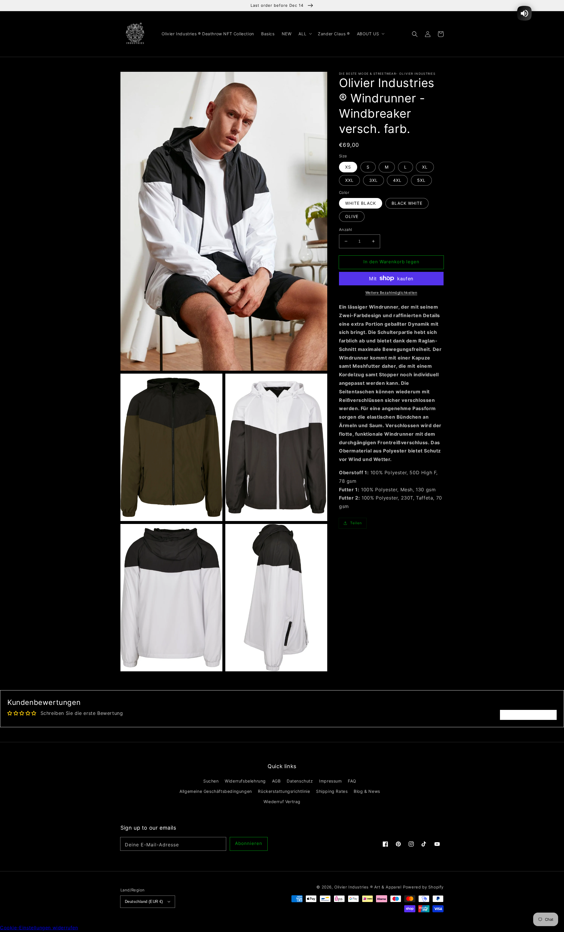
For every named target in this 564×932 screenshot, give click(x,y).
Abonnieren (248, 843)
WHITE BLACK (360, 203)
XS (348, 166)
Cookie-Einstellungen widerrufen (39, 928)
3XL (373, 179)
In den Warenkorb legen (391, 261)
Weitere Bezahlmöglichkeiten (391, 292)
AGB (276, 780)
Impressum (330, 780)
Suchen (211, 780)
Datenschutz (300, 780)
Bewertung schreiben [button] (528, 715)
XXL (349, 179)
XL (425, 166)
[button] (414, 33)
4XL (397, 179)
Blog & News (367, 791)
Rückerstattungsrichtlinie (284, 791)
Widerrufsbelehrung (245, 780)
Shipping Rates (332, 791)
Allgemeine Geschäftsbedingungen (215, 791)
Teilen (356, 523)
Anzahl (345, 229)
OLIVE (351, 216)
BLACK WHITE (407, 203)
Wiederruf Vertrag (282, 801)
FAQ (352, 780)
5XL (421, 179)
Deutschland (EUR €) (144, 901)
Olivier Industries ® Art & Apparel (367, 887)
